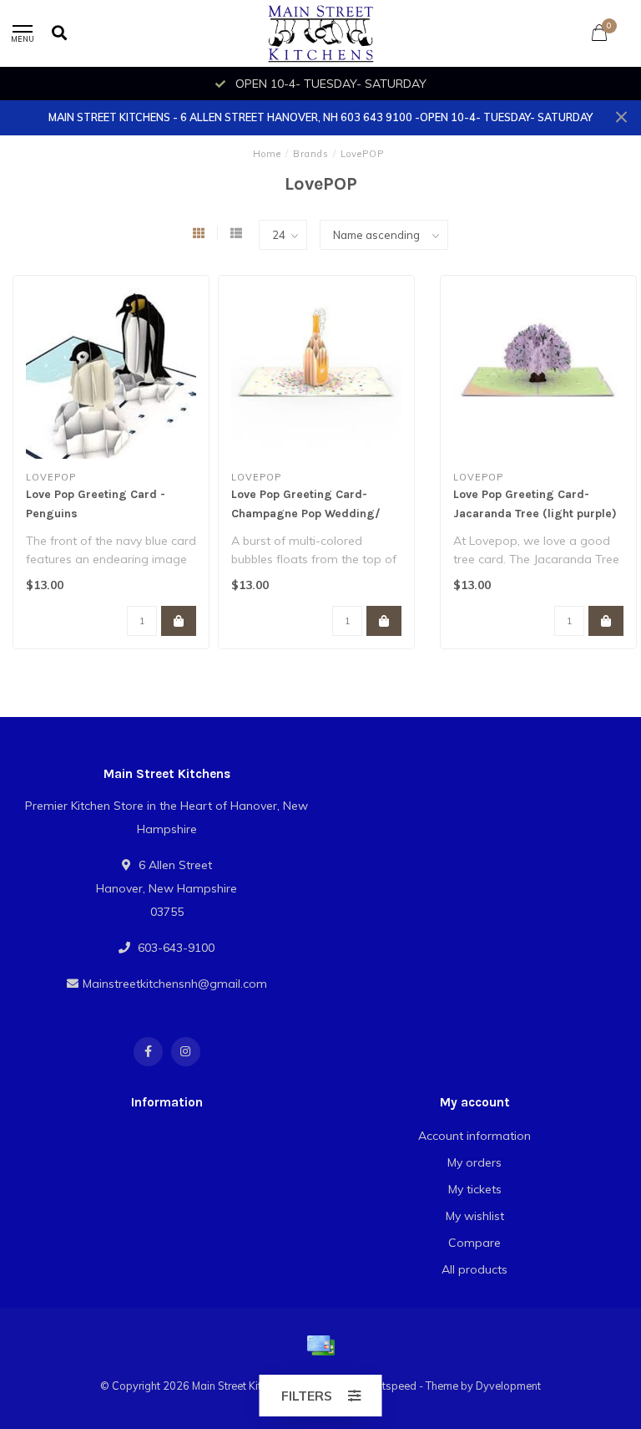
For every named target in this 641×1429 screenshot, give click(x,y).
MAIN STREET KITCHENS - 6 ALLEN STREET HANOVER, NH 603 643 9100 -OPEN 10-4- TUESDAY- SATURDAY (320, 117)
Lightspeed (388, 1385)
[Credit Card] (320, 1345)
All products (474, 1269)
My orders (474, 1162)
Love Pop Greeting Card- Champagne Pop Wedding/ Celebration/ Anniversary (306, 513)
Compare (474, 1242)
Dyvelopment (508, 1385)
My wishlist (475, 1215)
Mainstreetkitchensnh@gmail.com (175, 983)
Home (267, 154)
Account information (474, 1135)
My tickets (475, 1189)
